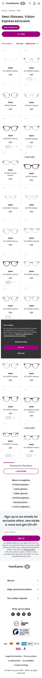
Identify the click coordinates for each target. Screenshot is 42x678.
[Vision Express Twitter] (18, 614)
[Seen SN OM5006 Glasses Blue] (34, 79)
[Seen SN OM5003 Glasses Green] (13, 282)
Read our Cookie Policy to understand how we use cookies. (18, 335)
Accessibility (28, 660)
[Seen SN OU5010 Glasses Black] (8, 317)
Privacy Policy (29, 550)
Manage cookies (21, 342)
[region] (21, 339)
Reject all (21, 353)
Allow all (21, 347)
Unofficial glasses (20, 498)
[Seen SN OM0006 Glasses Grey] (29, 455)
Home (4, 11)
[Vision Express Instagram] (24, 614)
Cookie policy (14, 660)
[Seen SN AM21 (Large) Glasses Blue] (34, 146)
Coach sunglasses (21, 506)
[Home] (16, 3)
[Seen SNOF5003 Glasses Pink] (13, 146)
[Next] (16, 146)
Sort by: (20, 43)
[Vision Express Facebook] (13, 614)
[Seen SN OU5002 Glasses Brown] (8, 417)
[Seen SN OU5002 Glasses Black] (13, 417)
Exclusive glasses (20, 484)
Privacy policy (30, 656)
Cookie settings (21, 665)
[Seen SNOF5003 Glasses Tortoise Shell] (8, 146)
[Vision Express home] (21, 566)
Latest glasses (20, 489)
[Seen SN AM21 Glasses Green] (29, 146)
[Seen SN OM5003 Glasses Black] (8, 282)
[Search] (30, 3)
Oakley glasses (21, 493)
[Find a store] (34, 3)
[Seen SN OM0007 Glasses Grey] (8, 455)
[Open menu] (3, 3)
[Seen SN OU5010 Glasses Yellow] (13, 317)
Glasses (11, 11)
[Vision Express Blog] (29, 614)
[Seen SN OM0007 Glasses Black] (13, 455)
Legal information (13, 656)
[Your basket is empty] (39, 3)
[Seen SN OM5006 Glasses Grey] (29, 79)
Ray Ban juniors (21, 502)
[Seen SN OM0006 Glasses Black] (34, 455)
